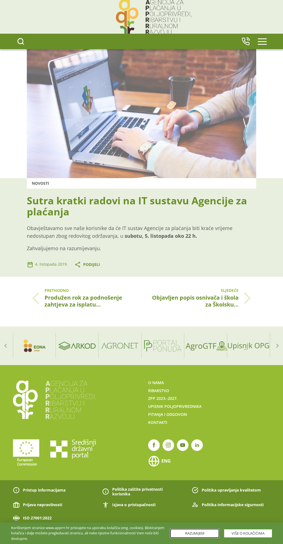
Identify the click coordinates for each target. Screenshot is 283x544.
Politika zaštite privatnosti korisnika (137, 492)
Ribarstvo (158, 390)
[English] (246, 41)
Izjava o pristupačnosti (134, 504)
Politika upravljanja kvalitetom (231, 490)
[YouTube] (182, 445)
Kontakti (157, 422)
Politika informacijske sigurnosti (233, 504)
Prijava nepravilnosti (42, 504)
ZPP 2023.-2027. (163, 398)
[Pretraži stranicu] (20, 41)
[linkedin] (197, 445)
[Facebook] (154, 445)
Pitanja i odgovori (167, 414)
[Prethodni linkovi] (5, 346)
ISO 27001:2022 (37, 518)
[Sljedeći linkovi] (277, 346)
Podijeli (91, 264)
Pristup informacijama (44, 490)
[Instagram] (168, 445)
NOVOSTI (40, 183)
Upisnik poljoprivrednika (174, 406)
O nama (156, 382)
